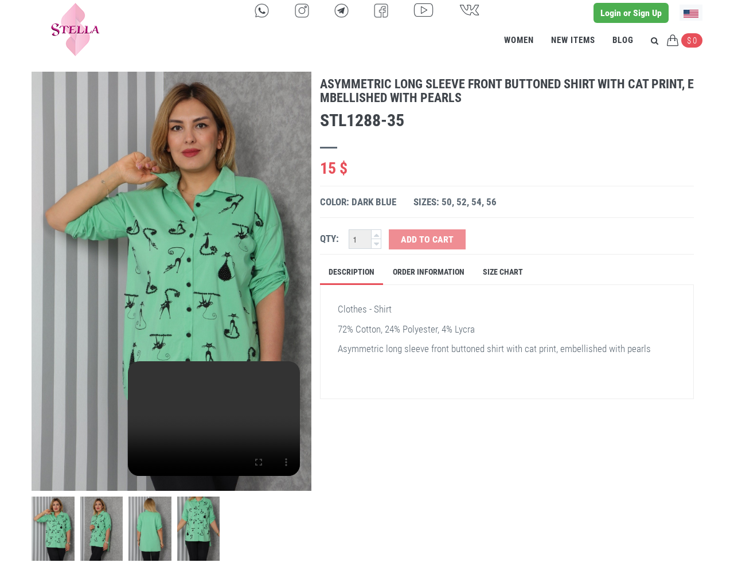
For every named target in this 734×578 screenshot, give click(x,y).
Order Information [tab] (428, 271)
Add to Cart (427, 239)
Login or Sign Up (631, 12)
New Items (573, 40)
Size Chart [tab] (503, 271)
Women (519, 40)
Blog (623, 40)
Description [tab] (351, 271)
